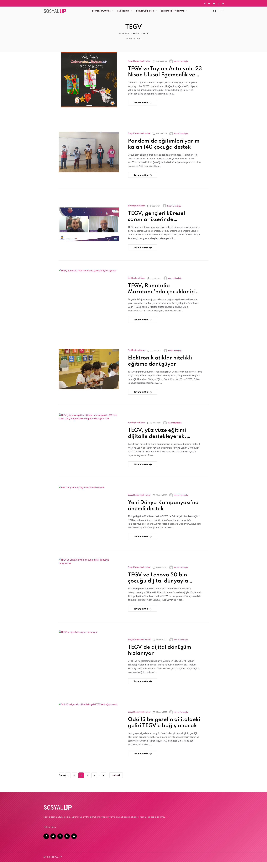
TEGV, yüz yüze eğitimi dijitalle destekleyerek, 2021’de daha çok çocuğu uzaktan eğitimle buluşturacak (160, 434)
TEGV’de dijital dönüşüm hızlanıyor (159, 650)
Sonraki (116, 775)
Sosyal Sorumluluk (101, 11)
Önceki (61, 775)
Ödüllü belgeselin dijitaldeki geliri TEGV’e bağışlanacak (164, 722)
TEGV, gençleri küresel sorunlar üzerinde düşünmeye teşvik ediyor (159, 217)
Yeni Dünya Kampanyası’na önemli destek (163, 505)
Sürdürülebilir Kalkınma (172, 11)
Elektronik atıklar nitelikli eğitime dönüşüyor (160, 361)
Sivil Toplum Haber (136, 206)
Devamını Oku (141, 102)
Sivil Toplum (123, 11)
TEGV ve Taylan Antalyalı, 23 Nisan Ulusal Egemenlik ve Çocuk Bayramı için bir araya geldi (165, 72)
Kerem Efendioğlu (181, 61)
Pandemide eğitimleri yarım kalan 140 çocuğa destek (164, 144)
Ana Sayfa (124, 33)
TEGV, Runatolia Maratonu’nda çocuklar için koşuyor (163, 289)
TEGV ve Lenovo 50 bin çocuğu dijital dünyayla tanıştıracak (158, 578)
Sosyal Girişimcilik (145, 11)
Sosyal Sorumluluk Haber (139, 61)
